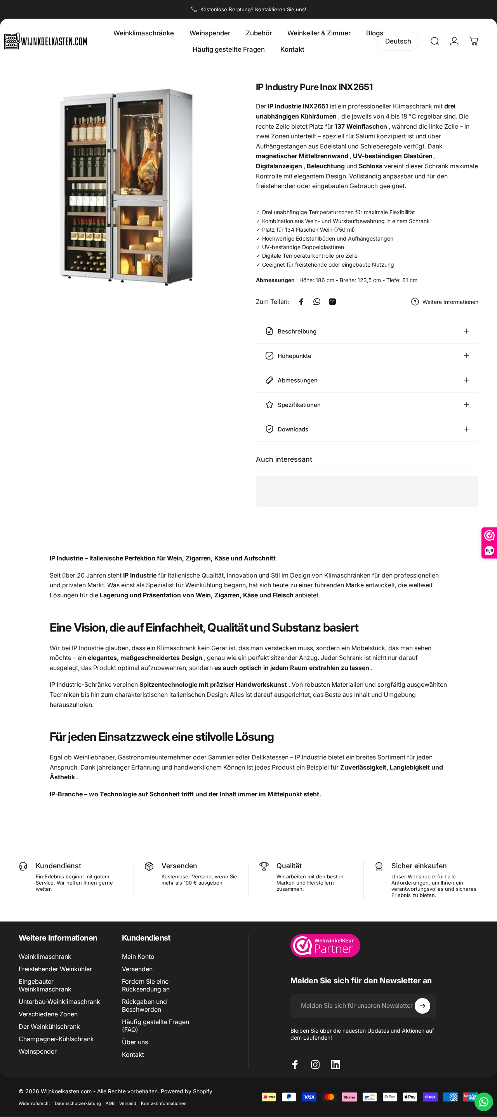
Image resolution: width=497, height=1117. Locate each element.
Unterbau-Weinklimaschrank (59, 1001)
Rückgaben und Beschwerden (144, 1005)
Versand (127, 1103)
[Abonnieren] (422, 1006)
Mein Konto (138, 956)
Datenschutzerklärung (78, 1103)
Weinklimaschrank (45, 956)
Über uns (135, 1042)
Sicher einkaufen (419, 866)
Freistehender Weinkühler (55, 969)
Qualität (289, 866)
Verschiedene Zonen (48, 1014)
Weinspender (38, 1051)
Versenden (179, 866)
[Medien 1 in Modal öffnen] (125, 189)
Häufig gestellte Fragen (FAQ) (155, 1025)
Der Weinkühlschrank (49, 1026)
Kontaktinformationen (164, 1103)
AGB (110, 1103)
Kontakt (133, 1054)
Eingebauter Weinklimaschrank (45, 985)
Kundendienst (58, 866)
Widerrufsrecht (34, 1103)
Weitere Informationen (450, 301)
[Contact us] (483, 1102)
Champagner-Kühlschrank (56, 1039)
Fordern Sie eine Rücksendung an (146, 985)
